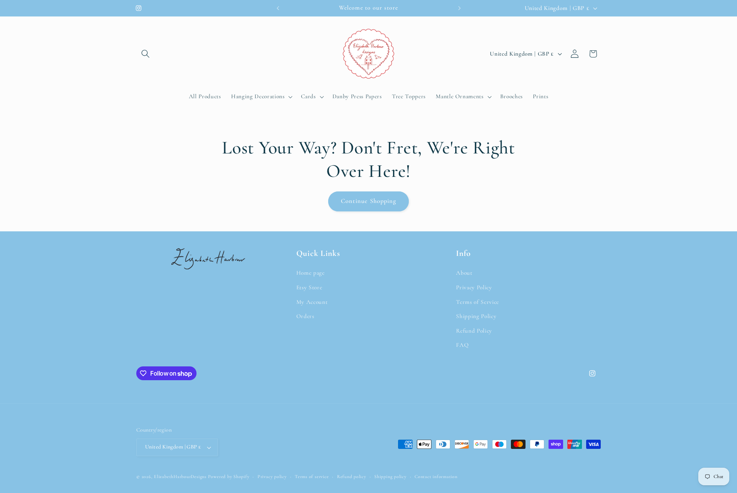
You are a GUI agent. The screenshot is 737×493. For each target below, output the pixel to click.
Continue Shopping (369, 201)
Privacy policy (272, 476)
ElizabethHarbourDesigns (180, 476)
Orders (305, 316)
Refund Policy (474, 330)
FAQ (462, 344)
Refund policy (351, 476)
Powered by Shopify (229, 476)
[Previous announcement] (277, 8)
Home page (310, 272)
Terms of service (312, 476)
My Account (312, 301)
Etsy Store (309, 287)
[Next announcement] (459, 8)
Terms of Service (477, 301)
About (464, 272)
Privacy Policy (474, 287)
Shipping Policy (476, 316)
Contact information (436, 476)
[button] (145, 54)
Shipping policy (390, 476)
